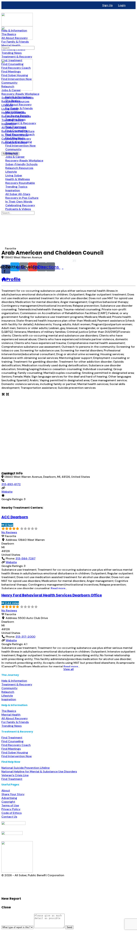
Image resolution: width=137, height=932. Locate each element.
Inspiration (8, 699)
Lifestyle (7, 695)
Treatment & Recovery (16, 684)
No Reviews (9, 532)
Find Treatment (11, 737)
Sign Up (107, 5)
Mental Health (11, 714)
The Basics (8, 711)
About (5, 790)
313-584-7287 (25, 558)
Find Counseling (12, 741)
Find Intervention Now (16, 756)
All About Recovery (14, 718)
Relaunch (7, 692)
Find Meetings (11, 749)
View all (68, 669)
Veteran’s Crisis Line (15, 775)
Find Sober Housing (14, 752)
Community (9, 688)
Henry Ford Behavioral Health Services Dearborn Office (51, 595)
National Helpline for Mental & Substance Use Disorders (39, 771)
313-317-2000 (25, 637)
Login (122, 5)
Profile (13, 279)
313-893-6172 (11, 484)
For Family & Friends (15, 722)
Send (69, 927)
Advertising (9, 798)
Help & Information (14, 681)
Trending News (11, 726)
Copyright (8, 802)
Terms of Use (10, 805)
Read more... (59, 588)
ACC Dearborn (14, 517)
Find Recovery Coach (16, 745)
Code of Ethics (11, 813)
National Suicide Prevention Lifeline (25, 768)
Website (6, 492)
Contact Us (9, 816)
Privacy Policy (10, 809)
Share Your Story (12, 794)
